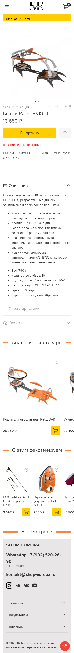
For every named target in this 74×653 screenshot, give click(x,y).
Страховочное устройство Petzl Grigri (46, 501)
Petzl (26, 19)
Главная (11, 19)
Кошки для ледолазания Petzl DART (30, 419)
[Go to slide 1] (35, 101)
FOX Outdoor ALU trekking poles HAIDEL (16, 501)
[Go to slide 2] (38, 101)
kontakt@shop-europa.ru (31, 574)
